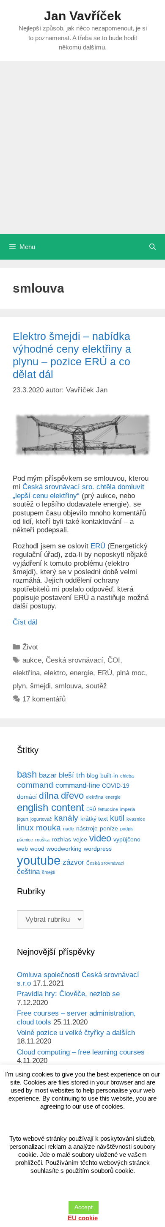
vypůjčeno (126, 839)
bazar (48, 775)
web (22, 848)
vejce (80, 839)
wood (37, 848)
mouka (48, 827)
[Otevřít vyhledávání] (152, 247)
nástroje (87, 828)
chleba (127, 775)
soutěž (96, 686)
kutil (117, 817)
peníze (109, 828)
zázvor (73, 862)
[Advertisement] (82, 147)
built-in (109, 775)
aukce (31, 660)
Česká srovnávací (74, 660)
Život (30, 647)
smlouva (68, 686)
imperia (127, 809)
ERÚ (98, 546)
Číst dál (25, 622)
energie (81, 673)
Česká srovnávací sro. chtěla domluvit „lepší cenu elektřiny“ (78, 491)
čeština (28, 872)
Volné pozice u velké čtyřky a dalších (76, 1033)
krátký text (94, 818)
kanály (66, 817)
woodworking (64, 848)
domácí (27, 796)
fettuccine (108, 809)
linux (25, 827)
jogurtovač (41, 819)
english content (50, 807)
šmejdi (40, 686)
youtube (38, 860)
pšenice (25, 839)
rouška (42, 839)
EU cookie (83, 1218)
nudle (68, 828)
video (100, 838)
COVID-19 (115, 785)
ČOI (113, 660)
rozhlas (61, 839)
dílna (49, 795)
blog (92, 775)
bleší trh (72, 775)
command (35, 785)
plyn (19, 686)
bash (27, 774)
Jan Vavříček (82, 16)
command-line (77, 785)
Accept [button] (83, 1207)
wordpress (98, 848)
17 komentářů (44, 699)
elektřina (26, 673)
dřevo (72, 795)
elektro (55, 673)
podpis (127, 828)
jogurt (22, 819)
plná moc (130, 673)
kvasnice (135, 819)
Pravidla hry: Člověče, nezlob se (68, 994)
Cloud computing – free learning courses (81, 1052)
